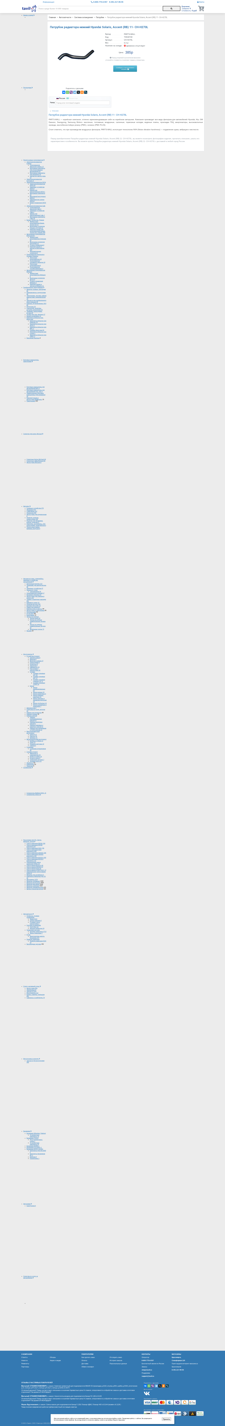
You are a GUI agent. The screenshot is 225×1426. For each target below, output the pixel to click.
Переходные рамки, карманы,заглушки (33, 527)
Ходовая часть (36, 761)
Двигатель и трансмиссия (35, 754)
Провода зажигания (33, 939)
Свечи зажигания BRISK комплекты (34, 845)
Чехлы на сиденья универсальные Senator (38, 621)
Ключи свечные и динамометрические (40, 700)
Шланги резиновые (34, 316)
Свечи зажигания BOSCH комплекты (35, 859)
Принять (166, 1419)
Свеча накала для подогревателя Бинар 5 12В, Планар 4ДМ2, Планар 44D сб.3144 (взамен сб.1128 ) (83, 1404)
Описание (55, 111)
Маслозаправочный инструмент (33, 732)
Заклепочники (35, 657)
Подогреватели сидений (35, 593)
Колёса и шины (36, 756)
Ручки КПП (30, 613)
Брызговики (30, 615)
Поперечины (34, 1158)
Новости (24, 1360)
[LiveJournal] (85, 92)
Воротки (33, 659)
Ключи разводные (39, 694)
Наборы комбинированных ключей (36, 719)
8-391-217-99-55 (116, 2)
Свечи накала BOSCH (35, 865)
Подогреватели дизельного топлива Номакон (35, 255)
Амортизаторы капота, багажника (37, 937)
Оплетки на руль (33, 604)
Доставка (85, 1364)
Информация (48, 2)
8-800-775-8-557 (100, 2)
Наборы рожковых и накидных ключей (36, 726)
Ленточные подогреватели (36, 258)
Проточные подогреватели (35, 264)
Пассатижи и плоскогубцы (35, 669)
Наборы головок (32, 714)
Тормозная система (37, 759)
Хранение (30, 766)
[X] (78, 92)
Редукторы (31, 306)
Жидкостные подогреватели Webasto (38, 275)
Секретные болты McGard (36, 459)
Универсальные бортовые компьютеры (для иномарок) (36, 394)
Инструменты (32, 993)
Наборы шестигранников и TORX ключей (38, 729)
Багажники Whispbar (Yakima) (36, 1133)
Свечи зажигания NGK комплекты (34, 850)
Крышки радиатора (37, 928)
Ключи (32, 686)
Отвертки (34, 664)
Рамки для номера (33, 607)
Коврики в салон (33, 602)
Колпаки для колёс (34, 605)
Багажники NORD (33, 1146)
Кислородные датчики (34, 944)
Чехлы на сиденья (33, 616)
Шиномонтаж (31, 708)
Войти (201, 2)
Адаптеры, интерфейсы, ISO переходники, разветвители (36, 524)
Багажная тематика (34, 594)
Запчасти (31, 991)
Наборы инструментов (34, 712)
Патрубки (34, 927)
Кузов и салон (35, 758)
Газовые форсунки (37, 330)
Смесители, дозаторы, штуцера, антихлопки (35, 309)
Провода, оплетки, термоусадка (33, 518)
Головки (32, 672)
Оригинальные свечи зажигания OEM (34, 863)
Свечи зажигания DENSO (36, 853)
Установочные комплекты (34, 1135)
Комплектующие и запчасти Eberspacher (37, 248)
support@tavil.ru (148, 1376)
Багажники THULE (33, 1138)
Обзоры (53, 1357)
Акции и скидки (55, 1360)
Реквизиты (25, 1364)
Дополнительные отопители (35, 252)
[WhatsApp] (67, 92)
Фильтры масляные (33, 884)
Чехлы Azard (35, 618)
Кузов (28, 934)
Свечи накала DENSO (35, 867)
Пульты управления (37, 245)
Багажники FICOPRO (34, 1147)
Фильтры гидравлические (35, 887)
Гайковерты (34, 667)
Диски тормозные (36, 933)
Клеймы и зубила (36, 741)
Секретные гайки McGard (36, 461)
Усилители (31, 513)
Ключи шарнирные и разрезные (39, 705)
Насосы (33, 736)
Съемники (30, 747)
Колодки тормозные (38, 931)
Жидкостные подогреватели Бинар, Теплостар (37, 223)
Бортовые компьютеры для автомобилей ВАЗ (36, 387)
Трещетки (33, 665)
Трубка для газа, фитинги (36, 314)
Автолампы (32, 879)
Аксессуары (32, 988)
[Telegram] (74, 92)
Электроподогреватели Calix (36, 206)
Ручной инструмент (33, 656)
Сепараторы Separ (34, 794)
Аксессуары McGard (34, 462)
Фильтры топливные (33, 881)
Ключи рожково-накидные (38, 696)
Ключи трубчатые (40, 703)
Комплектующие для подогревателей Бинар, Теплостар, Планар (37, 231)
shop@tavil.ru (147, 1370)
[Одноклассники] (82, 92)
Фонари (29, 631)
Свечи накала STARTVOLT (36, 870)
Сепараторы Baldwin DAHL (36, 793)
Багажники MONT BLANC (35, 1149)
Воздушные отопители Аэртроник (37, 242)
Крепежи (33, 1157)
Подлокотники (31, 612)
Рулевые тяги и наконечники (35, 922)
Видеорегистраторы (34, 584)
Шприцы (33, 737)
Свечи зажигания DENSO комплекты (35, 855)
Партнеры (25, 1367)
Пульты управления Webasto (36, 282)
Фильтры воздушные (33, 882)
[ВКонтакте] (63, 92)
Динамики (31, 510)
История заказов (116, 1360)
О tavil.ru (24, 1357)
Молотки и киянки (36, 661)
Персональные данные (118, 1364)
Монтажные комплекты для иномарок (37, 173)
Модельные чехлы (37, 629)
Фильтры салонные (33, 886)
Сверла (33, 745)
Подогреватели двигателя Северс (37, 165)
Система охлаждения (34, 925)
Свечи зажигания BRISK (36, 843)
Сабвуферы (32, 511)
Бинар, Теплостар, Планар (35, 220)
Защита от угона (32, 590)
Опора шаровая (36, 920)
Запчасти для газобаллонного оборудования (36, 301)
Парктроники (31, 401)
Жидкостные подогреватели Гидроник (38, 238)
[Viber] (71, 92)
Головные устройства (35, 508)
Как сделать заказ (88, 1357)
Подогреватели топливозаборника (36, 267)
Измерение (30, 764)
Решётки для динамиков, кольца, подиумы (35, 521)
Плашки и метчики (37, 744)
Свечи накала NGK (34, 868)
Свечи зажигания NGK (35, 848)
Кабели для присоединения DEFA (37, 191)
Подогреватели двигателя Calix (35, 208)
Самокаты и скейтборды (36, 997)
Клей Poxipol (31, 1206)
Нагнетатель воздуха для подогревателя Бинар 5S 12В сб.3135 (78, 1396)
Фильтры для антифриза (35, 875)
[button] (98, 34)
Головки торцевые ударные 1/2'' (39, 680)
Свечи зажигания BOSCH (36, 857)
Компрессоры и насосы (34, 609)
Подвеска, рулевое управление (33, 916)
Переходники (35, 662)
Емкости (33, 734)
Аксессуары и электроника (35, 610)
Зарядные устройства (35, 588)
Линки (33, 919)
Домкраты (30, 763)
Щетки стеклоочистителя (35, 889)
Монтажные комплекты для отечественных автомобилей (37, 169)
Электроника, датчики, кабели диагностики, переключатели (36, 297)
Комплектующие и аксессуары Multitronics (34, 398)
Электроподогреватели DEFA (36, 182)
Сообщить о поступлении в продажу (125, 68)
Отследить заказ (116, 1357)
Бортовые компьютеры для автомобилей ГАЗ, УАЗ (36, 390)
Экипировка (31, 990)
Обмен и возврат (88, 1367)
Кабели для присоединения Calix (37, 214)
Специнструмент (32, 752)
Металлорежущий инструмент (36, 739)
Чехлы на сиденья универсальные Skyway (38, 626)
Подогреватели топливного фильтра (37, 261)
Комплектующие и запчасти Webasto (37, 285)
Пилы (32, 742)
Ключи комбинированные (39, 689)
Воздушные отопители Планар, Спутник (37, 227)
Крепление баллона (33, 338)
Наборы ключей (32, 716)
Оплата (84, 1360)
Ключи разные (38, 692)
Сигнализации (35, 591)
